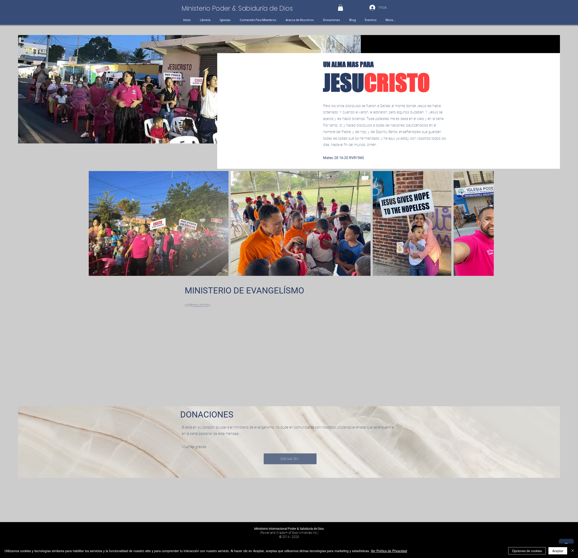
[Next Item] (486, 223)
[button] (340, 7)
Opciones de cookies (527, 551)
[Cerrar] (572, 550)
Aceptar (557, 551)
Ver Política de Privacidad (389, 551)
